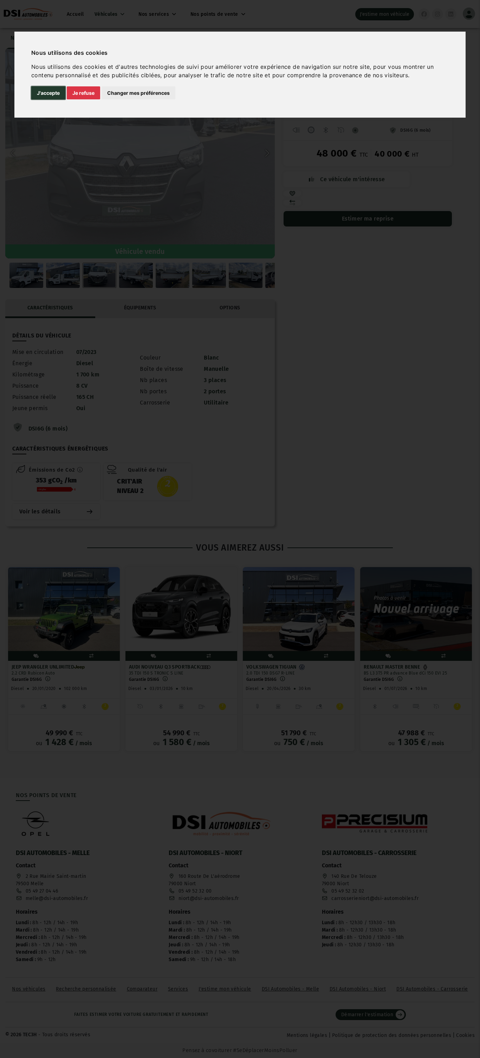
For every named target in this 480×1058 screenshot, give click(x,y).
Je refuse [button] (83, 93)
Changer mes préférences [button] (138, 93)
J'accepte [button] (48, 93)
